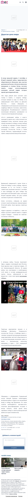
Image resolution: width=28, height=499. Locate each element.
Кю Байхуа (9, 425)
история (12, 31)
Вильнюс (7, 421)
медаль (23, 421)
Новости (3, 30)
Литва (2, 421)
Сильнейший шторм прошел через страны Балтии (6, 471)
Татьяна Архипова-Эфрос (12, 422)
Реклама (20, 496)
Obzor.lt (17, 481)
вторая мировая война (15, 421)
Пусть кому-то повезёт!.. (18, 469)
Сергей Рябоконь (11, 424)
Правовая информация (11, 496)
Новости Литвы (13, 494)
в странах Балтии (5, 31)
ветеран (3, 422)
